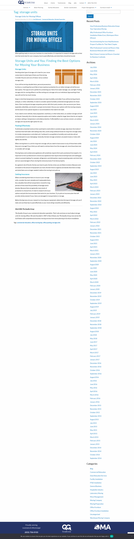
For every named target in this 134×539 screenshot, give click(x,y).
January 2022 (94, 226)
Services (25, 7)
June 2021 (93, 243)
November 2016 (95, 367)
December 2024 (95, 127)
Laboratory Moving (96, 493)
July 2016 (93, 381)
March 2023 (94, 187)
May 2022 (93, 212)
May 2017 (93, 346)
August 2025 (94, 106)
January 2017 (94, 360)
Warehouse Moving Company (100, 518)
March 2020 (94, 282)
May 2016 (93, 388)
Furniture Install (105, 7)
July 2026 (93, 67)
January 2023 (94, 194)
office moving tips (36, 222)
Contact (81, 3)
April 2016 (93, 391)
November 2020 (95, 257)
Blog (69, 3)
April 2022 (93, 215)
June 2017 (93, 342)
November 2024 (95, 131)
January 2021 (94, 254)
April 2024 (93, 152)
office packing (47, 222)
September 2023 (95, 166)
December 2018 (95, 321)
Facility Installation (96, 479)
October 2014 (95, 455)
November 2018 (95, 324)
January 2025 (94, 124)
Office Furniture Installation (99, 511)
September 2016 (95, 374)
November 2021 (95, 233)
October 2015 (95, 412)
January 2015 (94, 444)
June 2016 (93, 384)
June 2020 (93, 272)
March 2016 (94, 395)
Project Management (88, 7)
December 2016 (95, 363)
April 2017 (93, 349)
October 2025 (95, 99)
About (46, 3)
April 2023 (93, 184)
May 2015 (93, 430)
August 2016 (94, 377)
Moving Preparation (60, 19)
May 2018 (93, 338)
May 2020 (93, 275)
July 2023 (93, 173)
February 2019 (95, 314)
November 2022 (95, 201)
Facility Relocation (53, 7)
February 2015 (95, 441)
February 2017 (95, 356)
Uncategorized (95, 514)
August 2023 (94, 169)
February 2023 (95, 191)
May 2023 (93, 180)
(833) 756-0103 (92, 3)
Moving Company (96, 500)
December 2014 (95, 448)
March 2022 (94, 219)
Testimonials (62, 3)
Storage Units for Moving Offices (28, 16)
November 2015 (95, 409)
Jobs (75, 3)
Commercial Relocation (48, 19)
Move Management (96, 497)
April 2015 (93, 434)
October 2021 (95, 236)
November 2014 (95, 451)
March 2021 (94, 250)
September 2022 (95, 205)
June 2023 (93, 177)
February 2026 (95, 85)
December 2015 (95, 405)
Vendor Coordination (70, 7)
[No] (132, 536)
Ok (111, 536)
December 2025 (95, 92)
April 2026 (93, 78)
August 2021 (94, 240)
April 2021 (93, 247)
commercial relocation (24, 222)
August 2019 (94, 307)
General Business (95, 486)
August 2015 (94, 419)
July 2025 (93, 110)
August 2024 (94, 138)
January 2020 (94, 289)
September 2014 (95, 458)
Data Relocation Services (98, 476)
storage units (56, 222)
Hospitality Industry (96, 490)
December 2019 (95, 293)
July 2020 (93, 268)
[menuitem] (46, 3)
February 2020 (95, 286)
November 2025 (95, 95)
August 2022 (94, 208)
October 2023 (95, 162)
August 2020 (94, 265)
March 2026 (94, 81)
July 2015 (93, 423)
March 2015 (94, 437)
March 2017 (94, 353)
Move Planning (38, 7)
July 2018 (93, 335)
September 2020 (95, 261)
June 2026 (93, 71)
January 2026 (94, 88)
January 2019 (94, 317)
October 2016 (95, 370)
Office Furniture (95, 507)
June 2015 (93, 426)
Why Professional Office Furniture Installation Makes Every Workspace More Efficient (104, 35)
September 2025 (95, 102)
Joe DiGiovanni (37, 19)
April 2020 (93, 279)
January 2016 (94, 402)
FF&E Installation (95, 483)
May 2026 (93, 74)
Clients (53, 3)
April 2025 (93, 117)
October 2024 (95, 134)
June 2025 (93, 113)
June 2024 (93, 145)
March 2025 (94, 120)
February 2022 (95, 222)
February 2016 (95, 398)
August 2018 (94, 331)
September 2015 (95, 416)
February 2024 (95, 155)
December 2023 (95, 159)
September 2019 (95, 303)
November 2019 (95, 296)
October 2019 (95, 300)
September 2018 (95, 328)
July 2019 (93, 310)
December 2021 (95, 229)
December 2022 (95, 198)
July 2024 (93, 141)
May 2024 (93, 148)
